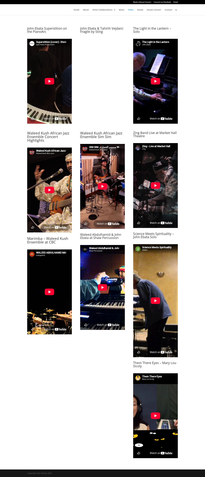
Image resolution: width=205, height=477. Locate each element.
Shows (140, 10)
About (86, 10)
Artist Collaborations (102, 10)
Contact (168, 10)
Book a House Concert (142, 2)
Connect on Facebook (162, 2)
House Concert (154, 10)
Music (121, 10)
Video (130, 10)
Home (76, 10)
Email (175, 2)
